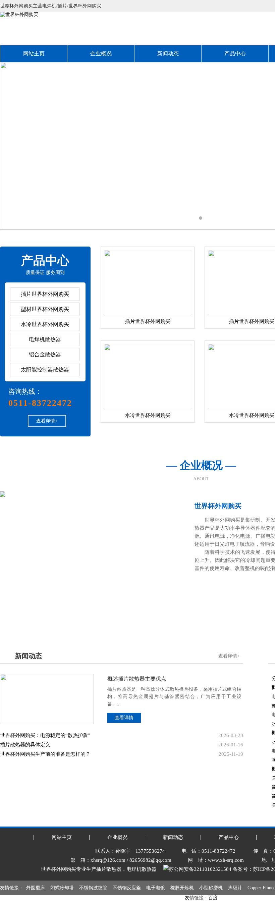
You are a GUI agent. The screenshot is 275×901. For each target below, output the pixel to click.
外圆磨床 (35, 887)
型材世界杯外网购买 (45, 309)
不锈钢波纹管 (93, 887)
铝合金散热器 (45, 354)
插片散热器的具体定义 (25, 744)
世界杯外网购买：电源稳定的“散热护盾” (45, 735)
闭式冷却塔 (62, 887)
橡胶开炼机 (182, 887)
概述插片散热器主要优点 (136, 679)
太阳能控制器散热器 (45, 369)
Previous (11, 146)
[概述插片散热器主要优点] (47, 676)
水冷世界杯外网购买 (45, 324)
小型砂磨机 (211, 887)
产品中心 (235, 53)
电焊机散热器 (45, 339)
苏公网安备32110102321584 (200, 869)
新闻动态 (168, 53)
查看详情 (124, 717)
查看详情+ (47, 420)
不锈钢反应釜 (127, 887)
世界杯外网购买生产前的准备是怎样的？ (45, 754)
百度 (213, 897)
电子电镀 (155, 887)
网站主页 (34, 53)
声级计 (235, 887)
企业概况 (101, 53)
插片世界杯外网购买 (45, 294)
